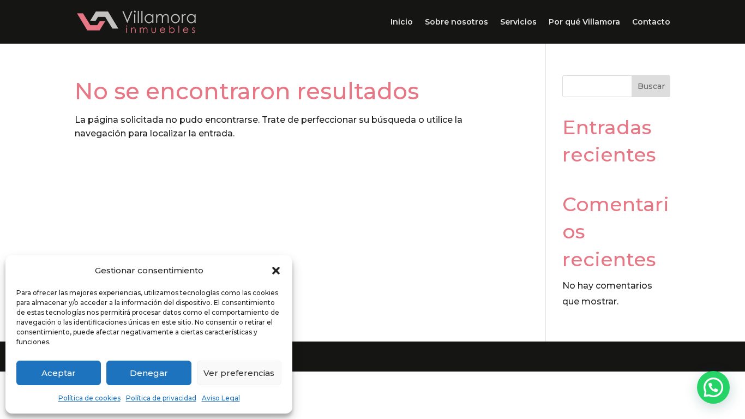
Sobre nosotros (456, 22)
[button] (276, 270)
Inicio (401, 22)
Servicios (518, 22)
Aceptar (58, 373)
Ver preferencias (238, 373)
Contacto (651, 22)
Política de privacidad (161, 398)
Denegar (149, 373)
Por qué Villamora (584, 22)
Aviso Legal (221, 398)
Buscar (651, 86)
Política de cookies (89, 398)
